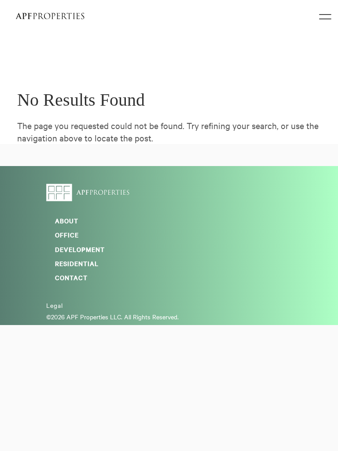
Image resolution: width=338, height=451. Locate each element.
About (66, 220)
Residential (77, 263)
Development (80, 249)
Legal (54, 305)
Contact (71, 277)
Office (67, 234)
